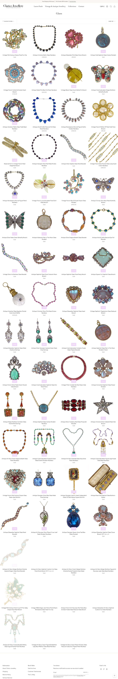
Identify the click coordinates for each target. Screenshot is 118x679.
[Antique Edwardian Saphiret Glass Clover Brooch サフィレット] (103, 516)
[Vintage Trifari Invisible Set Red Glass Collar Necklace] (74, 368)
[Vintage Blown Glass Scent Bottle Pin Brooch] (74, 73)
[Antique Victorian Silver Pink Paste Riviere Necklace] (44, 295)
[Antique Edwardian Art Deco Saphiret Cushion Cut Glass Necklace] (103, 591)
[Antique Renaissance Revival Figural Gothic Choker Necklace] (74, 110)
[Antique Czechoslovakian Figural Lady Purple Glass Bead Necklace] (103, 442)
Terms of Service (7, 678)
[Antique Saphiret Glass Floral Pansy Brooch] (74, 258)
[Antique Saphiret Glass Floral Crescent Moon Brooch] (44, 258)
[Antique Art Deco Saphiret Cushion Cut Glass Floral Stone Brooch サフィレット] (44, 553)
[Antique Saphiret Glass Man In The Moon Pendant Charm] (103, 331)
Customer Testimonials (34, 671)
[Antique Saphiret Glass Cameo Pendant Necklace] (44, 405)
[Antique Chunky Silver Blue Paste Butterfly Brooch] (103, 184)
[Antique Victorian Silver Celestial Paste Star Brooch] (103, 405)
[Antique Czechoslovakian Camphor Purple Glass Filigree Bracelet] (74, 331)
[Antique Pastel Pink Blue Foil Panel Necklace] (44, 73)
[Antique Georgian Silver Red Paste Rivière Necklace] (44, 147)
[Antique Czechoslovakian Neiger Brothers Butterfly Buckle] (103, 73)
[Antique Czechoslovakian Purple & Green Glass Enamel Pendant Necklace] (44, 442)
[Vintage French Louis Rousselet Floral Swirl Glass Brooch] (44, 184)
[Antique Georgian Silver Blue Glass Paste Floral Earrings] (44, 479)
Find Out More (73, 1)
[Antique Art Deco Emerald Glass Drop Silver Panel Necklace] (74, 442)
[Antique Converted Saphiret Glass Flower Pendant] (103, 368)
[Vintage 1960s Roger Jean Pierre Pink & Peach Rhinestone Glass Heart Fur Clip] (44, 591)
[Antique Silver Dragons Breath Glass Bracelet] (74, 221)
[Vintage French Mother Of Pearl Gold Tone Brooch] (103, 110)
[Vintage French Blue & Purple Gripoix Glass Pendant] (74, 184)
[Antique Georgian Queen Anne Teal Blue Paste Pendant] (74, 516)
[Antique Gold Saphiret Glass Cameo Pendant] (103, 38)
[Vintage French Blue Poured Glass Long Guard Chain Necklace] (103, 147)
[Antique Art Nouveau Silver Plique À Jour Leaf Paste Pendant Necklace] (44, 516)
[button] (55, 6)
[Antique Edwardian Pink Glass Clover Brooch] (74, 38)
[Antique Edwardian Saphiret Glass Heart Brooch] (74, 295)
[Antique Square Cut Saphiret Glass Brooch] (103, 258)
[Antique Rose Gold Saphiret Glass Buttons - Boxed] (103, 479)
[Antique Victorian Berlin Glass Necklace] (44, 38)
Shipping (5, 671)
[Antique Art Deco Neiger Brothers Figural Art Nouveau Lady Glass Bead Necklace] (103, 553)
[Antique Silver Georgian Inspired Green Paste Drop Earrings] (44, 331)
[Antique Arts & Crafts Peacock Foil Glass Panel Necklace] (44, 110)
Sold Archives (32, 668)
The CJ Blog (31, 674)
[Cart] (114, 6)
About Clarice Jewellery (9, 668)
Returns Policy (7, 674)
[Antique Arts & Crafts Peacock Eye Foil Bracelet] (103, 221)
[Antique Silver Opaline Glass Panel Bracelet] (74, 147)
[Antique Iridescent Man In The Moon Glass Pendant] (44, 221)
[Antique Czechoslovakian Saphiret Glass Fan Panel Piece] (44, 368)
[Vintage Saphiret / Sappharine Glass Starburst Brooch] (103, 295)
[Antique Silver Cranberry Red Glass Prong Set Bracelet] (74, 405)
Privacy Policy (80, 675)
